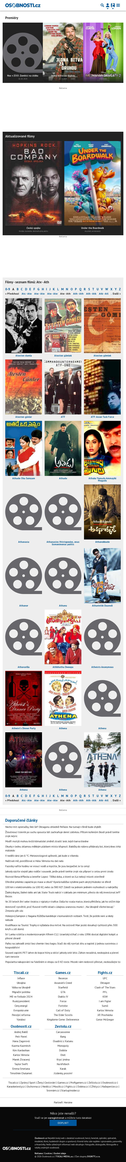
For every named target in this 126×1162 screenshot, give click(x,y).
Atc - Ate (27, 293)
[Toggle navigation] (118, 5)
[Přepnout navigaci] (107, 5)
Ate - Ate (39, 293)
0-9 (7, 289)
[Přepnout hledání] (102, 5)
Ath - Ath (78, 293)
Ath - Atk (91, 293)
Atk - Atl (103, 293)
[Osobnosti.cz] (22, 5)
